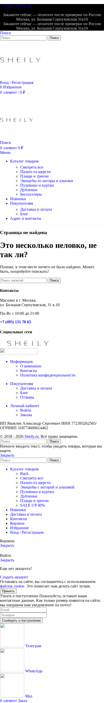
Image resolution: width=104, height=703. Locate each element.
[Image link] (28, 346)
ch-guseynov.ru (90, 436)
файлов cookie (12, 586)
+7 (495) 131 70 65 (15, 6)
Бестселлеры (31, 194)
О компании (30, 366)
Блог (24, 214)
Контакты (28, 370)
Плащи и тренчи (34, 176)
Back (24, 473)
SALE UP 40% (32, 505)
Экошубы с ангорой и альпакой (47, 487)
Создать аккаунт (14, 577)
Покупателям (21, 384)
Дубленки (28, 190)
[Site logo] (20, 78)
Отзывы (27, 397)
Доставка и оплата (36, 209)
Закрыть (7, 455)
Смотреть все (31, 167)
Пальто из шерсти (35, 172)
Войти (25, 410)
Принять (8, 591)
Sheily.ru (31, 436)
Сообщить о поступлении (21, 620)
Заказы (26, 415)
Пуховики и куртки (37, 185)
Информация (21, 361)
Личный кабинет (24, 406)
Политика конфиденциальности (47, 375)
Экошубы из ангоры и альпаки (46, 181)
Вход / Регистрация (26, 532)
